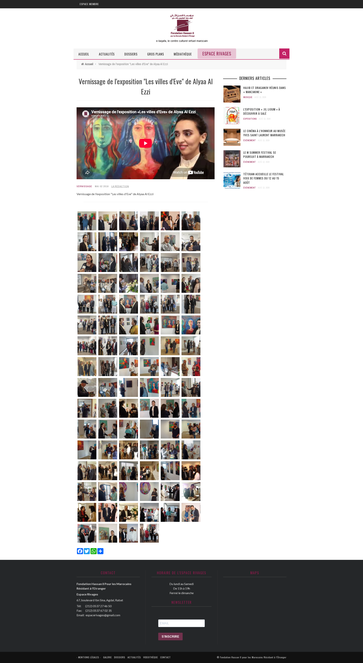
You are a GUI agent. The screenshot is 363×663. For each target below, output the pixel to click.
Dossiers (130, 54)
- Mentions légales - (89, 657)
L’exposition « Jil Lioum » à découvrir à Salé (261, 111)
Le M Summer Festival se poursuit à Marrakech (259, 154)
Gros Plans (155, 54)
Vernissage (84, 186)
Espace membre (89, 4)
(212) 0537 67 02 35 (98, 610)
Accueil (83, 54)
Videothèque (150, 657)
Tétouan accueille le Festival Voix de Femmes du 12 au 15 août (263, 178)
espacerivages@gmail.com (103, 615)
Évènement (249, 140)
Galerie (107, 657)
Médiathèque (183, 54)
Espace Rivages (216, 53)
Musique (247, 97)
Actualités (107, 54)
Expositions (250, 118)
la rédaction (120, 186)
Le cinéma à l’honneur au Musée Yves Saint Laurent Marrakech (264, 133)
